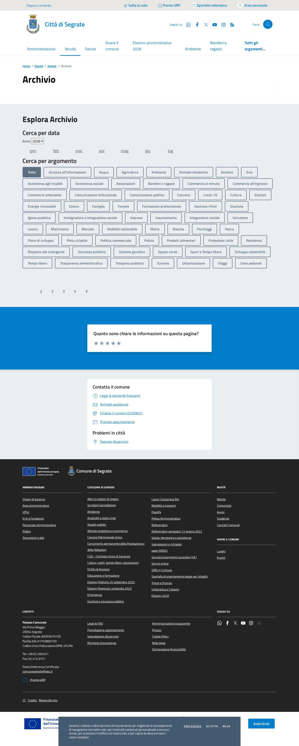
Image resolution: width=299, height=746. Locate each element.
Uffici (26, 512)
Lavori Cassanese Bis (165, 499)
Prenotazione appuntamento (105, 630)
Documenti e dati (33, 537)
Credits (32, 700)
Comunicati (224, 505)
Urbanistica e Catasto (165, 589)
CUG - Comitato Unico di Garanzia (108, 556)
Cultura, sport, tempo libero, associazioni (113, 562)
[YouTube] (243, 623)
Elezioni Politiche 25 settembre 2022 (111, 582)
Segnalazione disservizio (103, 636)
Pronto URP (37, 680)
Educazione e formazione (103, 575)
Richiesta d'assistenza (101, 643)
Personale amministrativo (39, 525)
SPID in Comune (161, 570)
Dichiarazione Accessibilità (169, 649)
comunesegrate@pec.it (38, 671)
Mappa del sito (48, 700)
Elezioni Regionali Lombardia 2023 (109, 588)
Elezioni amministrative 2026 (152, 46)
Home (26, 66)
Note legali (158, 643)
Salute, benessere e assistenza (171, 537)
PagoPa (156, 512)
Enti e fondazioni (33, 518)
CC (24, 700)
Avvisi (221, 512)
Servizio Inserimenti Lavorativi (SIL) (174, 557)
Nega (226, 726)
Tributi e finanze (161, 583)
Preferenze (193, 726)
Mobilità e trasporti (163, 505)
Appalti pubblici (96, 524)
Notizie (51, 66)
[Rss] (259, 623)
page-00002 (159, 550)
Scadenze (223, 518)
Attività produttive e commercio (107, 531)
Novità (39, 66)
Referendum (159, 525)
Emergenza (94, 594)
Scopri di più (261, 723)
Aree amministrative (36, 505)
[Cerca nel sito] (268, 24)
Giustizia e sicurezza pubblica (105, 601)
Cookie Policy (160, 636)
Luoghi (221, 551)
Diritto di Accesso (98, 569)
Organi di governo (34, 499)
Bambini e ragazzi (218, 46)
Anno (27, 141)
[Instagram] (221, 24)
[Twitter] (235, 623)
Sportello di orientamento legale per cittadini (179, 576)
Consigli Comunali (228, 525)
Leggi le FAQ (95, 623)
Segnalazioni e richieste (166, 544)
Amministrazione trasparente (171, 623)
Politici (27, 531)
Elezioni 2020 (160, 595)
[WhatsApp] (219, 623)
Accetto (212, 726)
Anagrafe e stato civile (101, 518)
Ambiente (193, 49)
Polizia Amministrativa (165, 518)
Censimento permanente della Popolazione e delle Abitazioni (115, 546)
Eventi (221, 557)
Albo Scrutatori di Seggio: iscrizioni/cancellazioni (103, 502)
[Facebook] (227, 623)
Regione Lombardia (38, 5)
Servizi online (160, 563)
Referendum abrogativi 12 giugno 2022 (176, 531)
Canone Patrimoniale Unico (104, 537)
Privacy (157, 630)
